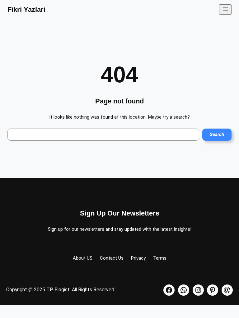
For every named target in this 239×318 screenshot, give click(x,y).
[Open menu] (225, 9)
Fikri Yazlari (26, 9)
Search (217, 134)
